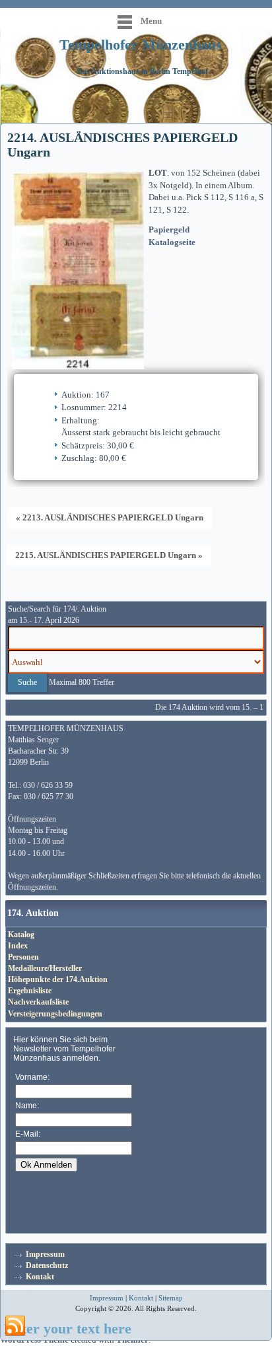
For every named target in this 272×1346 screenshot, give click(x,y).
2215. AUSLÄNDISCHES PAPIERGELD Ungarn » (109, 555)
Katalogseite (172, 242)
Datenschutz (47, 1265)
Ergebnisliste (29, 990)
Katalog (21, 934)
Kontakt (40, 1276)
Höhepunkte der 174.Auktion (58, 979)
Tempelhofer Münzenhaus (140, 44)
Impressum (45, 1254)
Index (18, 945)
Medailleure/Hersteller (45, 968)
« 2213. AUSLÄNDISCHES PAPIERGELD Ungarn (109, 517)
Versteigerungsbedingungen (55, 1013)
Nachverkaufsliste (38, 1002)
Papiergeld (169, 229)
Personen (23, 957)
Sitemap (170, 1298)
